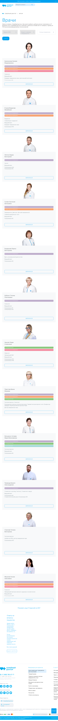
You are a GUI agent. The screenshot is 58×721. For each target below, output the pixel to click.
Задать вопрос (12, 651)
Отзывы (56, 679)
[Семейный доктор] (7, 5)
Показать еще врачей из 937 (29, 608)
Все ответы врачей (12, 647)
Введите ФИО (7, 32)
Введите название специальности (26, 33)
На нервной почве (5, 705)
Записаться (29, 84)
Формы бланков (33, 680)
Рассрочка (31, 692)
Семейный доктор (8, 701)
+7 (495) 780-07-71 (7, 674)
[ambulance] (52, 10)
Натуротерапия (9, 445)
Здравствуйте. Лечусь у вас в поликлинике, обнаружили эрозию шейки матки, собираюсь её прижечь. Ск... (11, 627)
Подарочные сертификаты (35, 688)
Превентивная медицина (11, 68)
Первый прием (32, 674)
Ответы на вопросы (34, 695)
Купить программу (33, 686)
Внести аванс (32, 690)
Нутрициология (9, 347)
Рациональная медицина (11, 70)
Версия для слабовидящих (41, 714)
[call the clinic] (49, 10)
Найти (6, 38)
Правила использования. (35, 1)
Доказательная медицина (11, 66)
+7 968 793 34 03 (5, 676)
